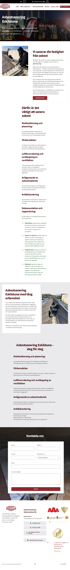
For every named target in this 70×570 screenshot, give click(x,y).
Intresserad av (41, 454)
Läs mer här (57, 551)
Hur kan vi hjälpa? (16, 472)
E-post (13, 454)
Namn (13, 445)
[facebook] (35, 564)
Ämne (12, 463)
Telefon (39, 445)
